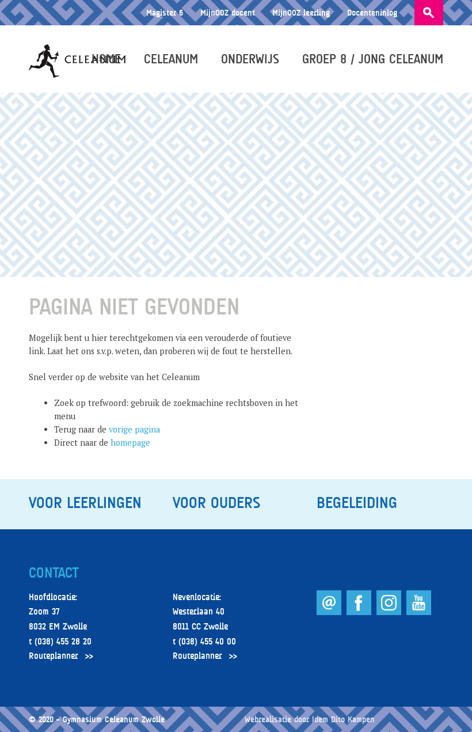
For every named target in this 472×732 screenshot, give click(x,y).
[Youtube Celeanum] (418, 611)
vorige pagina (134, 429)
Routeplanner (53, 656)
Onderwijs (250, 58)
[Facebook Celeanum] (360, 611)
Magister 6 (164, 12)
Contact (53, 573)
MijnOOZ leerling (301, 12)
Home (106, 58)
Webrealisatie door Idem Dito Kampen (310, 719)
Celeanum (171, 58)
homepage (130, 442)
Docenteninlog (372, 12)
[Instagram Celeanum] (390, 611)
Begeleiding (357, 502)
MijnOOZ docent (227, 12)
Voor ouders (216, 502)
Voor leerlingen (85, 502)
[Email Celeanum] (330, 611)
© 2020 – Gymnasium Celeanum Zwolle (97, 719)
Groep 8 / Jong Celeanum (372, 58)
